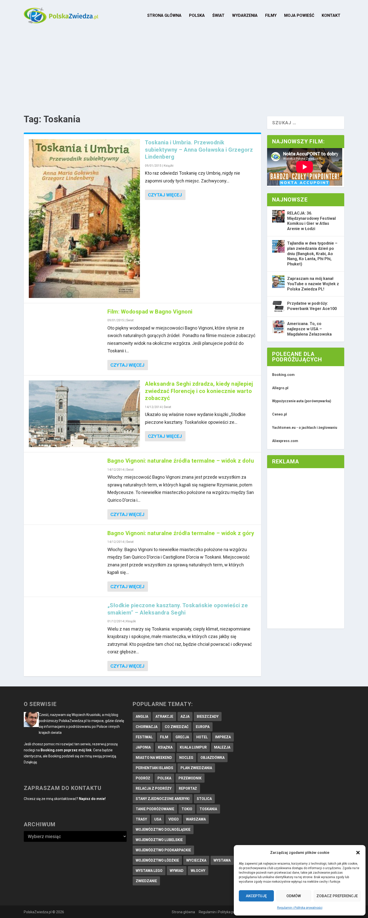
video (173, 819)
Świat (218, 16)
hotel (202, 737)
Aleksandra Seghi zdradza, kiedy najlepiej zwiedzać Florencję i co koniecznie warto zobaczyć (199, 391)
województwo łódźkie (157, 860)
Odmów (293, 896)
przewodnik (190, 778)
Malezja (222, 747)
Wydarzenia (245, 16)
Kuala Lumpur (193, 747)
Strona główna (164, 16)
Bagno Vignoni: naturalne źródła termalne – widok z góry (180, 533)
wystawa (222, 860)
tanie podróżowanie (155, 809)
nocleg (186, 758)
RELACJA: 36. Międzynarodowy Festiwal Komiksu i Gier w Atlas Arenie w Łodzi (311, 221)
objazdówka (213, 758)
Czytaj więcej (165, 194)
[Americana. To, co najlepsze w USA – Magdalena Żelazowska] (278, 327)
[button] (357, 852)
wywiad (176, 871)
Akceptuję (256, 896)
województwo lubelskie (159, 840)
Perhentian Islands (154, 768)
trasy (141, 819)
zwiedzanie (146, 881)
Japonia (143, 747)
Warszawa (196, 819)
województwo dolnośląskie (163, 830)
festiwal (144, 737)
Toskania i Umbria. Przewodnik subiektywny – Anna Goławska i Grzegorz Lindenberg (199, 149)
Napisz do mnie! (92, 799)
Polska (197, 16)
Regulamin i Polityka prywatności (299, 907)
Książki (168, 165)
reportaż (188, 788)
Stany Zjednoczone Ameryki (163, 799)
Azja (185, 717)
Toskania (208, 809)
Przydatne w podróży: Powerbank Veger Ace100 (312, 306)
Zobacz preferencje (337, 896)
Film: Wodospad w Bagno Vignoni (150, 312)
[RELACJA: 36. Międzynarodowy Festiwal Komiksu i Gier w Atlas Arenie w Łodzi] (278, 216)
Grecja (182, 737)
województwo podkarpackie (163, 850)
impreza (223, 737)
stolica (204, 799)
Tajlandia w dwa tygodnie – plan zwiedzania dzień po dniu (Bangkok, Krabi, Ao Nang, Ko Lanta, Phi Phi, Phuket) (312, 253)
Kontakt (331, 16)
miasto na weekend (154, 758)
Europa (203, 727)
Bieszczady (208, 717)
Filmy (271, 16)
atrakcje (164, 717)
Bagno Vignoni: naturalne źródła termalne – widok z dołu (180, 461)
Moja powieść (299, 16)
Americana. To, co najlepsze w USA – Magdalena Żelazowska (309, 329)
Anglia (142, 717)
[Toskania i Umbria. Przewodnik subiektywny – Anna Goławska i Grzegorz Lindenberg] (84, 218)
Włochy (198, 871)
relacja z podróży (153, 788)
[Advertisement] (184, 69)
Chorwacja (146, 727)
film (164, 737)
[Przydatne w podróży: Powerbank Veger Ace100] (278, 306)
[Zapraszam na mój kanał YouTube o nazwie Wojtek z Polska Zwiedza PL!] (278, 281)
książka (165, 747)
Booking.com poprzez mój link (66, 750)
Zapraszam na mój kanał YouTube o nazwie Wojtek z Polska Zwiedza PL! (313, 283)
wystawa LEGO (149, 871)
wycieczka (196, 860)
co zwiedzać (177, 727)
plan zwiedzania (196, 768)
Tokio (186, 809)
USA (157, 819)
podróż (143, 778)
